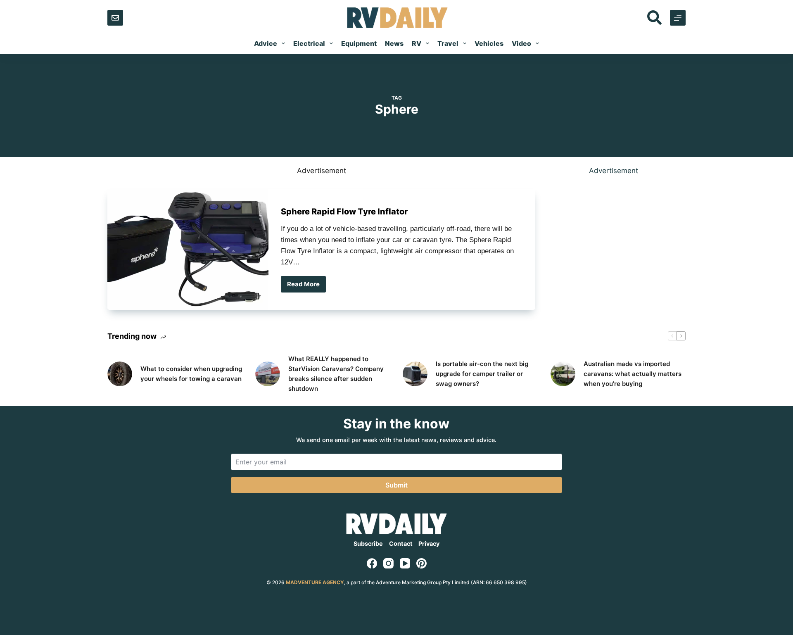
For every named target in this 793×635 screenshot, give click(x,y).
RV (416, 43)
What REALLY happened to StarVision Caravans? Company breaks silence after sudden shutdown (336, 373)
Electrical (309, 43)
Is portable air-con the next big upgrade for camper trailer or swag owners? (482, 374)
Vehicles (489, 43)
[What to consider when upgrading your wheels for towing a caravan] (119, 373)
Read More (306, 286)
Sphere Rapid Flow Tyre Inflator (344, 211)
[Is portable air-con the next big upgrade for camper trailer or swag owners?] (415, 373)
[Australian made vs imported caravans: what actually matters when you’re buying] (563, 373)
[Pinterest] (421, 563)
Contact (401, 543)
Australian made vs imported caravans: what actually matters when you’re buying (632, 374)
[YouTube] (405, 563)
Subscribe (368, 543)
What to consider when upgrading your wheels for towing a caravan (191, 374)
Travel (447, 43)
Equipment (359, 43)
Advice (265, 43)
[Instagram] (388, 563)
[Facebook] (372, 563)
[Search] (654, 17)
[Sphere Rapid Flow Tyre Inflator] (187, 249)
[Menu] (678, 18)
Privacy (428, 543)
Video (521, 43)
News (394, 43)
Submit (396, 485)
